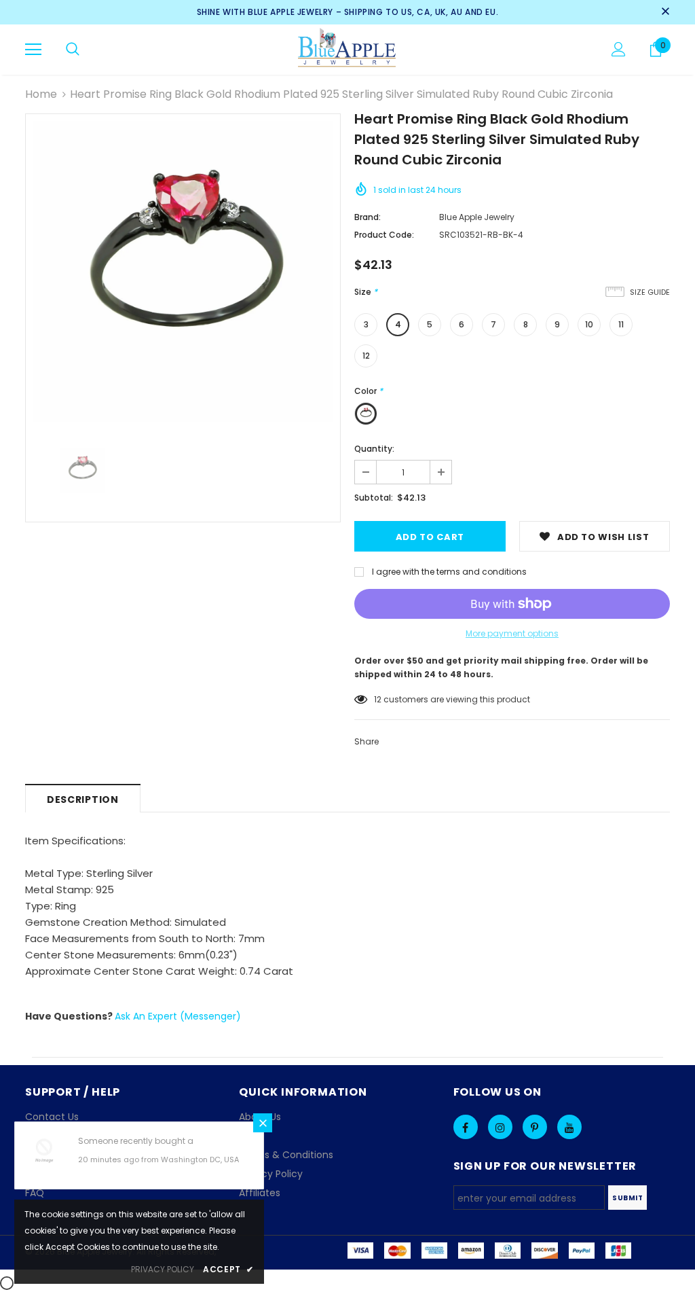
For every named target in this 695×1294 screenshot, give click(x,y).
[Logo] (348, 49)
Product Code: (384, 234)
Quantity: (374, 448)
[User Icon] (619, 49)
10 (589, 324)
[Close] (262, 1122)
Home (41, 94)
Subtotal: (373, 497)
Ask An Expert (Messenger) (178, 1016)
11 (621, 324)
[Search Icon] (72, 49)
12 (366, 355)
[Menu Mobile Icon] (33, 49)
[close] (665, 12)
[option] (183, 271)
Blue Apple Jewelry (476, 217)
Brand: (367, 217)
